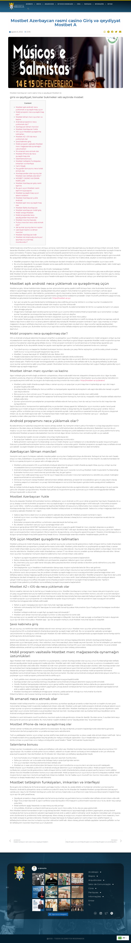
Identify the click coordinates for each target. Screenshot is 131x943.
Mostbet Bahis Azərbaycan (26, 208)
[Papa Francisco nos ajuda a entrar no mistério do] (38, 892)
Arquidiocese (49, 4)
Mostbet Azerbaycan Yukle (27, 129)
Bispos (39, 4)
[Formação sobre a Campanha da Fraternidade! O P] (51, 879)
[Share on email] (120, 31)
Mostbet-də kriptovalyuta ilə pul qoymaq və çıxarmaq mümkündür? (29, 239)
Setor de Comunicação (65, 4)
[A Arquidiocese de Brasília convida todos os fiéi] (77, 892)
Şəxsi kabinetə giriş (23, 142)
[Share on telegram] (108, 31)
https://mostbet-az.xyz (61, 298)
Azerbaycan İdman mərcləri (27, 127)
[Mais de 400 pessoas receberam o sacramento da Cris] (51, 905)
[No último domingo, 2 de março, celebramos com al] (64, 879)
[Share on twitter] (116, 31)
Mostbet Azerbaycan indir (26, 235)
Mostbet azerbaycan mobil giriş (28, 210)
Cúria (78, 4)
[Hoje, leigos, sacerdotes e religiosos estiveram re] (64, 892)
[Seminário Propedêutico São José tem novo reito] (77, 879)
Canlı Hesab (20, 166)
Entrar (110, 4)
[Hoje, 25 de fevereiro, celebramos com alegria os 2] (38, 905)
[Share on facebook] (112, 31)
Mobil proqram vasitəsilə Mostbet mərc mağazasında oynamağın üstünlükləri (29, 146)
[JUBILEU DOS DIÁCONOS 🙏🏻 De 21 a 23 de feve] (77, 905)
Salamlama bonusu (24, 159)
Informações (99, 4)
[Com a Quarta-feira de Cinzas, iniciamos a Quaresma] (38, 879)
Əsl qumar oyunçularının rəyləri (29, 227)
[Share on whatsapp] (104, 31)
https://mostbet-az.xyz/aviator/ (92, 380)
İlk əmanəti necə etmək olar (27, 151)
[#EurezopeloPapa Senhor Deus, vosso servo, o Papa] (51, 892)
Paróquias (87, 4)
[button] (28, 8)
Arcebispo (29, 4)
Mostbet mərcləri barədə (26, 220)
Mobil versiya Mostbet (24, 213)
